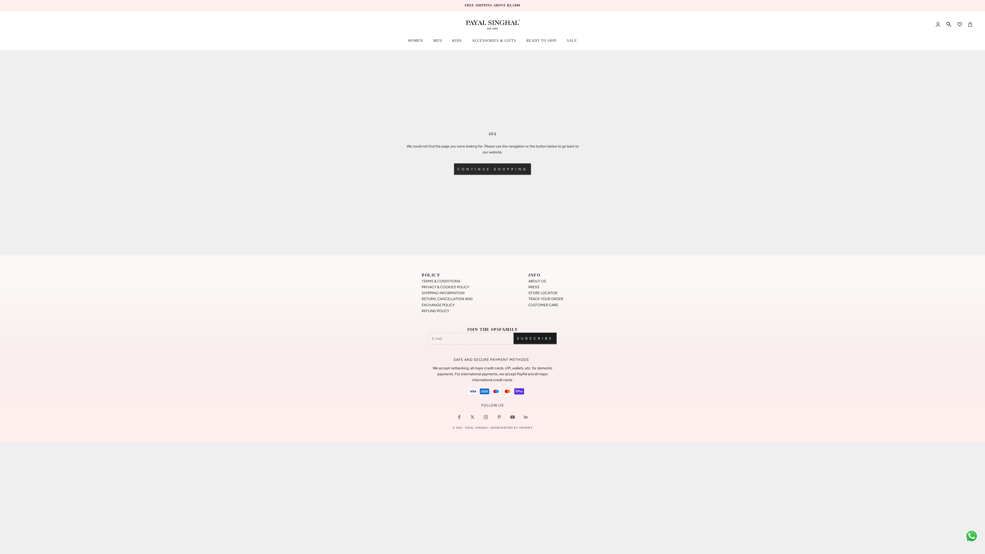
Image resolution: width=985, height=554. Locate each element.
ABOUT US (537, 281)
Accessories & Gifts (494, 41)
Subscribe (535, 338)
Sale (572, 41)
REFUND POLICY (435, 311)
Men (437, 41)
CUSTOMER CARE (543, 305)
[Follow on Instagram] (485, 417)
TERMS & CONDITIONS (441, 281)
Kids (457, 41)
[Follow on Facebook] (459, 417)
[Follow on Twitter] (472, 417)
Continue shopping (492, 169)
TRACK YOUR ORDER (545, 299)
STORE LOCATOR (542, 293)
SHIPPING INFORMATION (443, 293)
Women (415, 41)
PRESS (533, 287)
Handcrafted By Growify (512, 427)
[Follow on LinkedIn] (525, 417)
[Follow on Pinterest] (499, 417)
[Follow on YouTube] (512, 417)
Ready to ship (541, 41)
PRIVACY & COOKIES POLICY (445, 287)
